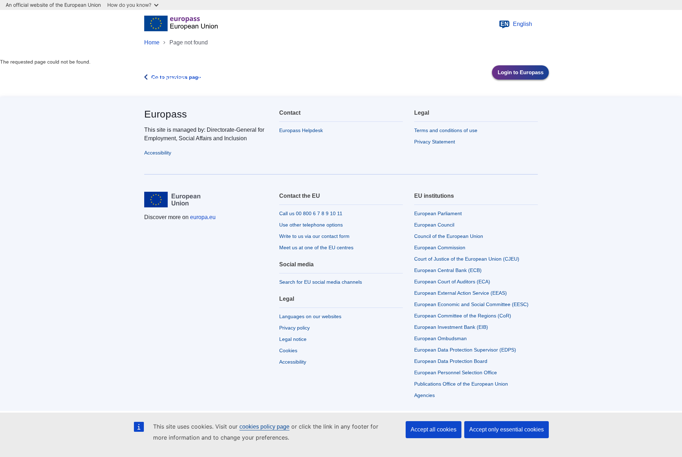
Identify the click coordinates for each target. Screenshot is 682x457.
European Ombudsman (440, 338)
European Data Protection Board (450, 361)
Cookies (288, 350)
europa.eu (203, 217)
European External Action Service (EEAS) (460, 293)
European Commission (439, 247)
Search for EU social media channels (320, 282)
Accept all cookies (433, 429)
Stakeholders (438, 79)
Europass (165, 114)
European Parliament (438, 213)
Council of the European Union (448, 236)
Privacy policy (294, 328)
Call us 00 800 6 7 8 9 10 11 (310, 213)
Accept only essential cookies (506, 429)
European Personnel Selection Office (455, 372)
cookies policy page (264, 427)
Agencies (424, 395)
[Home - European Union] (181, 24)
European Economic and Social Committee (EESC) (471, 304)
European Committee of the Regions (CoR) (462, 316)
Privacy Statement (434, 142)
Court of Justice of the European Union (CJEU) (466, 259)
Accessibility (157, 153)
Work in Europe (330, 79)
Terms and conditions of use (445, 130)
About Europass (385, 79)
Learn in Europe (274, 79)
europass (169, 78)
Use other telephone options (311, 225)
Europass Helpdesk (301, 130)
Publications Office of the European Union (461, 384)
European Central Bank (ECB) (448, 270)
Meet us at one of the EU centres (316, 247)
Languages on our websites (310, 316)
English (516, 24)
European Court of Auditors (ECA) (452, 281)
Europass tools (219, 79)
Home (151, 42)
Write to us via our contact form (314, 236)
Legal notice (293, 339)
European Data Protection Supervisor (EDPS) (465, 350)
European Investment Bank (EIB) (451, 327)
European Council (434, 225)
